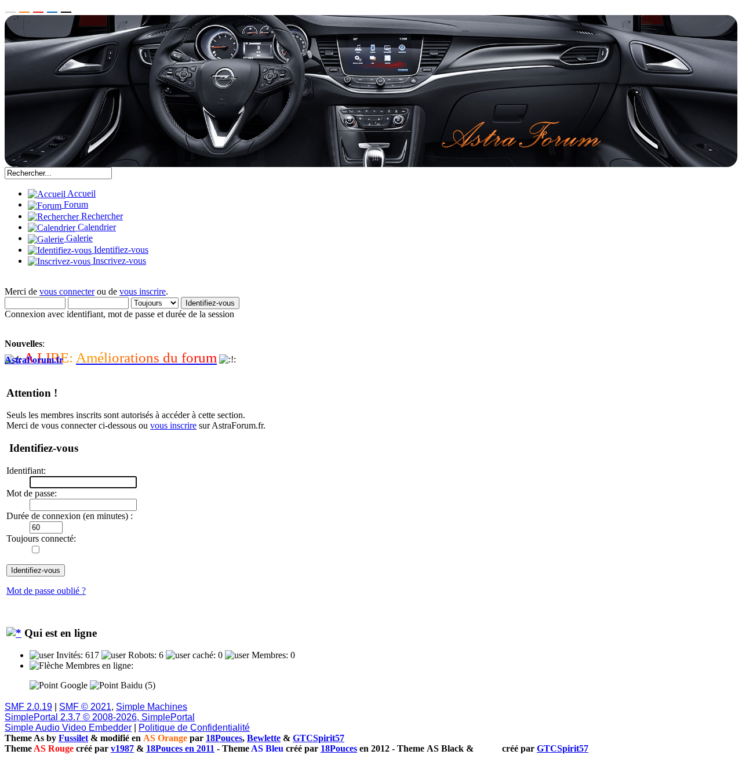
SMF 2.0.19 (28, 707)
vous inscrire (142, 291)
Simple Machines (151, 707)
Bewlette (264, 738)
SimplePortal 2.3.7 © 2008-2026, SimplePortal (100, 717)
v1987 (122, 748)
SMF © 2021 (85, 707)
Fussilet (73, 738)
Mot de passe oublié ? (46, 591)
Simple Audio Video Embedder (68, 727)
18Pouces (224, 738)
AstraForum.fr (34, 360)
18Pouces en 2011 (180, 748)
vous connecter (66, 291)
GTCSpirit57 (318, 738)
